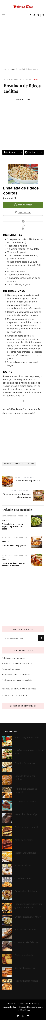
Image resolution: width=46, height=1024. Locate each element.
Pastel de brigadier (23, 840)
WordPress (25, 1010)
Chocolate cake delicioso (26, 942)
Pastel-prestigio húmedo (27, 827)
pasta (20, 312)
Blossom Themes (26, 1007)
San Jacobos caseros (24, 968)
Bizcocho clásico (22, 865)
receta (9, 376)
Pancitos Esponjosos (11, 669)
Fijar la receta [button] (24, 212)
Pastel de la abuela (23, 955)
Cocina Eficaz (23, 99)
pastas (34, 79)
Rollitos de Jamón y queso (13, 658)
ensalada (37, 352)
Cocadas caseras (22, 878)
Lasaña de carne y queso (14, 545)
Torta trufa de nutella (25, 801)
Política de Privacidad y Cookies (19, 689)
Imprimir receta (35, 152)
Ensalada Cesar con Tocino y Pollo (17, 663)
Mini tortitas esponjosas (26, 981)
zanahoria (14, 245)
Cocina (10, 312)
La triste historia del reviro (27, 917)
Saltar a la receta (14, 152)
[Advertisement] (23, 42)
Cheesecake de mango (25, 853)
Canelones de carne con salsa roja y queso (13, 564)
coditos (24, 239)
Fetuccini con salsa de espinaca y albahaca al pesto (13, 526)
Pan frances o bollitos (25, 929)
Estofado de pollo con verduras (16, 674)
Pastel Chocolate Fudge (25, 814)
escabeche (12, 281)
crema (18, 262)
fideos (31, 464)
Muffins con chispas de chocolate (17, 680)
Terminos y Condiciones (14, 695)
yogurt (33, 262)
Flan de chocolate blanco (26, 891)
